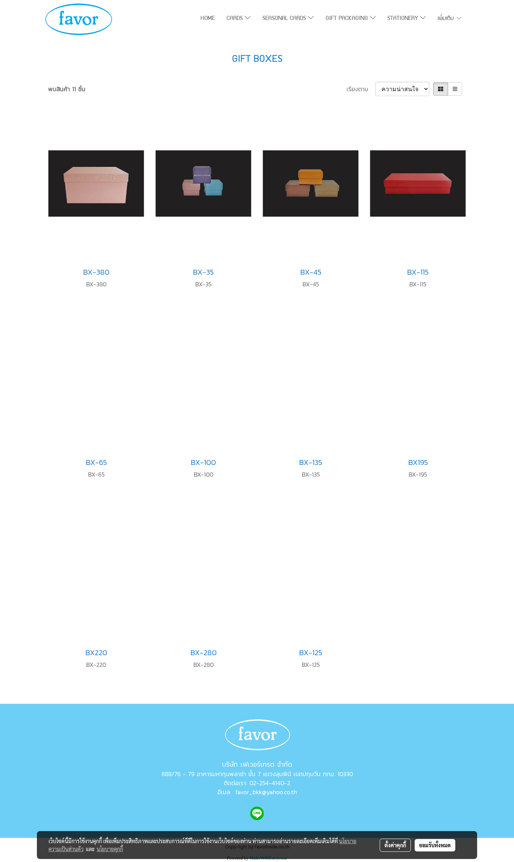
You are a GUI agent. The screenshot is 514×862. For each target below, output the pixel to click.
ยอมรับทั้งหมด (435, 845)
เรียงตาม (361, 88)
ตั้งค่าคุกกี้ (395, 845)
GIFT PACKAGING (347, 18)
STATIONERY (403, 18)
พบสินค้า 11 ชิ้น (66, 88)
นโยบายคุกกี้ (110, 848)
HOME (208, 18)
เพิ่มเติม (447, 18)
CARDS (236, 18)
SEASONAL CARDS (285, 18)
